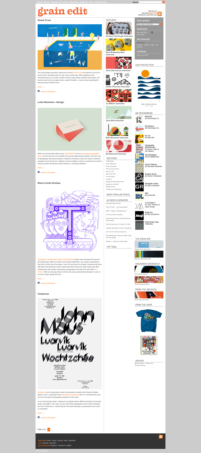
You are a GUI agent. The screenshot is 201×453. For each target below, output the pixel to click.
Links (65, 2)
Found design (110, 176)
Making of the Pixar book (142, 249)
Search (135, 2)
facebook (140, 45)
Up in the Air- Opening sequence (116, 231)
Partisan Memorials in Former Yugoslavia (118, 228)
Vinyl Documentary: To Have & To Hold (118, 224)
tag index (52, 443)
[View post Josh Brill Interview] (119, 118)
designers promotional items (115, 181)
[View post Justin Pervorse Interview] (119, 84)
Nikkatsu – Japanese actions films (116, 241)
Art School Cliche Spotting (114, 214)
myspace (146, 45)
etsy (157, 45)
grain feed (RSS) (142, 32)
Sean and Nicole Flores (142, 284)
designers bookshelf (112, 184)
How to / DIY (110, 171)
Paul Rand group (140, 365)
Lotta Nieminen (70, 154)
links (65, 440)
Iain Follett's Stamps (141, 274)
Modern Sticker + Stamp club (144, 363)
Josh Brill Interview (115, 120)
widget (68, 445)
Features (109, 179)
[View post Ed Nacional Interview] (119, 151)
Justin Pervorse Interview (117, 87)
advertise (72, 440)
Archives (84, 2)
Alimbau (71, 259)
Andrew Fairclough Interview (119, 36)
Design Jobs (101, 2)
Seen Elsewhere (111, 163)
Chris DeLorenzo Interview (118, 70)
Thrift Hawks (110, 161)
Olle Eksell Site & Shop (113, 203)
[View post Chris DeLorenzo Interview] (119, 68)
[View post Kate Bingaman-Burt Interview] (119, 50)
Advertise (74, 2)
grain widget (140, 34)
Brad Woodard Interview (117, 138)
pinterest (139, 47)
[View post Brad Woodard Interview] (119, 135)
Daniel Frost (44, 20)
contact (60, 440)
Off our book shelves (112, 169)
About (46, 2)
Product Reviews (111, 166)
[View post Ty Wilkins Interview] (119, 101)
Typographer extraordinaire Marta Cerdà (53, 259)
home (48, 440)
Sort (92, 2)
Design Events (110, 186)
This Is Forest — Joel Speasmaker (117, 207)
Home (39, 2)
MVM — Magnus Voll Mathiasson (116, 211)
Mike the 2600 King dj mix (143, 259)
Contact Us (56, 2)
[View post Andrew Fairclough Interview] (119, 34)
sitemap (45, 443)
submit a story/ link (142, 55)
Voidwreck (43, 294)
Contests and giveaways (113, 189)
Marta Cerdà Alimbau (49, 183)
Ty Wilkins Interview (115, 103)
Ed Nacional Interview (116, 154)
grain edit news (111, 174)
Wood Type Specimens (142, 299)
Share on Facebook (47, 92)
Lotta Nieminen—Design (51, 102)
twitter (152, 45)
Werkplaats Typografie (70, 395)
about (54, 440)
